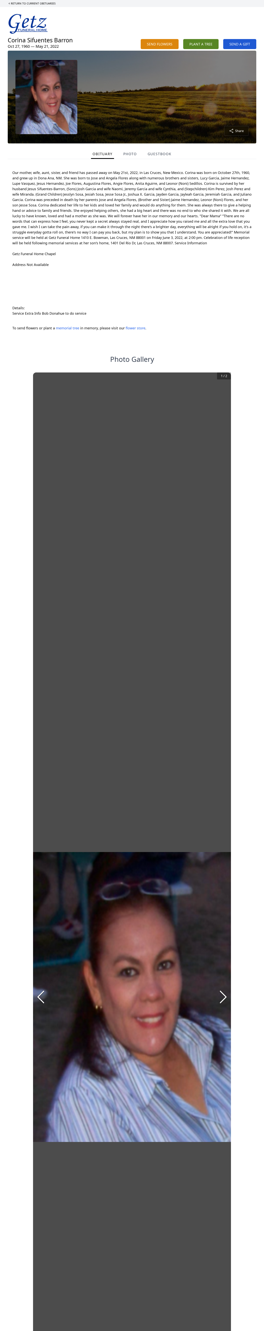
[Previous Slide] (41, 997)
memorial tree (67, 328)
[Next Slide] (223, 997)
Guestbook (159, 154)
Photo (130, 154)
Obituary (102, 154)
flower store (135, 328)
